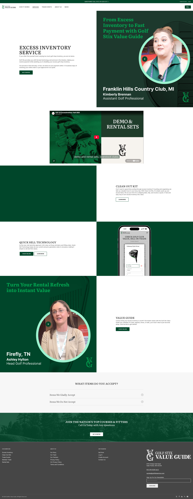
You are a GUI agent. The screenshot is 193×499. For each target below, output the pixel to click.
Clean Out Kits (6, 455)
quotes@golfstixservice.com (155, 473)
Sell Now (101, 452)
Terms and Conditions (57, 464)
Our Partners (54, 457)
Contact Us (101, 459)
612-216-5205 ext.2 (153, 470)
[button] (26, 72)
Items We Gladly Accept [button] (62, 394)
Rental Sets (5, 462)
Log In (100, 455)
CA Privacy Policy (56, 462)
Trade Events (6, 457)
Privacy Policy (54, 459)
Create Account (103, 457)
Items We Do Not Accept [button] (62, 401)
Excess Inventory (7, 452)
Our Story (53, 452)
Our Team (53, 455)
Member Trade (6, 459)
